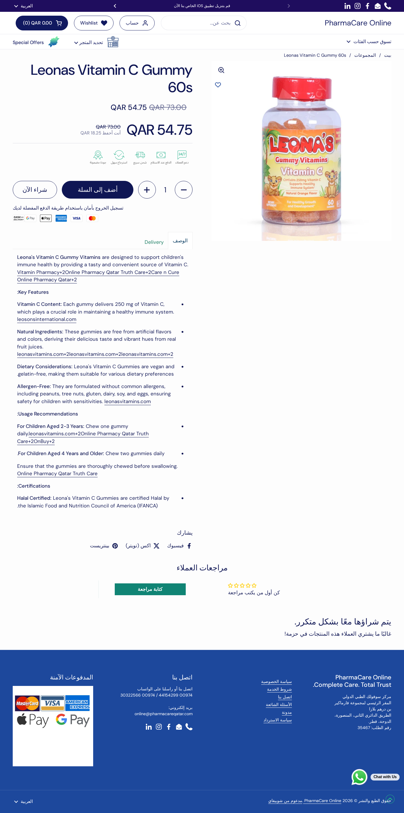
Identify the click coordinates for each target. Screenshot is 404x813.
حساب (132, 23)
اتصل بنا (285, 697)
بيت (387, 55)
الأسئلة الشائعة (279, 704)
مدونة (287, 712)
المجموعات (365, 55)
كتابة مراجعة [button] (150, 589)
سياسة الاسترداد (278, 720)
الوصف (180, 240)
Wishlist (89, 23)
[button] (96, 41)
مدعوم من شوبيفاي (285, 800)
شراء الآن (34, 190)
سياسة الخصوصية (276, 681)
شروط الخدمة (279, 689)
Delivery (154, 242)
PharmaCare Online (358, 23)
